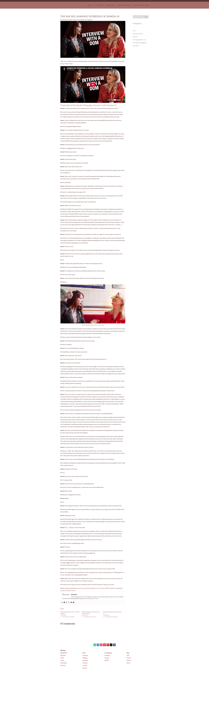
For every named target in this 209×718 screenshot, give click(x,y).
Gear (128, 655)
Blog (128, 653)
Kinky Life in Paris (138, 33)
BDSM (107, 660)
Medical (85, 663)
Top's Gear (136, 46)
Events (147, 5)
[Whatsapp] (62, 602)
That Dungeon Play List (139, 40)
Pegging (85, 658)
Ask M (134, 30)
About (62, 660)
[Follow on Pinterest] (107, 645)
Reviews (63, 665)
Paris (84, 653)
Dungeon (85, 655)
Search (146, 17)
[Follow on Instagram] (101, 645)
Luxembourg (108, 653)
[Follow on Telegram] (98, 645)
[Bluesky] (71, 602)
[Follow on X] (111, 645)
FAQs (62, 658)
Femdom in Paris (110, 5)
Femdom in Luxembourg (124, 5)
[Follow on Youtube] (104, 645)
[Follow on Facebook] (114, 645)
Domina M (65, 20)
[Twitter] (69, 602)
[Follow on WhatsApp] (94, 645)
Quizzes (135, 36)
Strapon (107, 658)
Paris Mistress (98, 5)
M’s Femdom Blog (138, 5)
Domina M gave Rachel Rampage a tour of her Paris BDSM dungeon (95, 588)
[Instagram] (66, 602)
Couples (85, 665)
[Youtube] (73, 602)
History (129, 658)
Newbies (63, 655)
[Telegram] (64, 602)
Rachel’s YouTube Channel (67, 590)
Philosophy (63, 663)
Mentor (85, 668)
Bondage (85, 660)
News (128, 663)
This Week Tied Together (85, 20)
